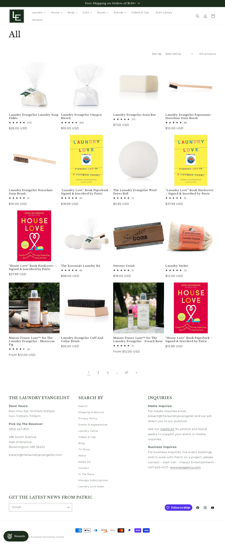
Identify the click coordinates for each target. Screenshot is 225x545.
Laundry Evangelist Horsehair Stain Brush (31, 192)
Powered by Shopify (53, 537)
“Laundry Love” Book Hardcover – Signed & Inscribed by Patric (189, 192)
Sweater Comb (124, 265)
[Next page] (136, 373)
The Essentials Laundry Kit (81, 265)
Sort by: (157, 53)
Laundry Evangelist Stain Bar (134, 114)
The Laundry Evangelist (29, 537)
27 (126, 372)
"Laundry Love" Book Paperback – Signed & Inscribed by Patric (86, 192)
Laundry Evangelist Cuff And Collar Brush (82, 339)
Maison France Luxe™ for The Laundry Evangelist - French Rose (138, 339)
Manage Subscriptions (93, 480)
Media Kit (84, 461)
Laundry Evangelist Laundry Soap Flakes (33, 116)
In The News (86, 474)
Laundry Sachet (176, 265)
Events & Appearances (92, 424)
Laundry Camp (88, 430)
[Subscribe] (68, 507)
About (82, 455)
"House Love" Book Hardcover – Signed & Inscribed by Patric (32, 267)
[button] (197, 16)
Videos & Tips (87, 437)
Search (83, 406)
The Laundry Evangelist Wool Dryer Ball (135, 192)
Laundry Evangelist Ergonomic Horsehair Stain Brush (188, 116)
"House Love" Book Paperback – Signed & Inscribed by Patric (189, 339)
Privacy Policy (87, 418)
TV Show (84, 449)
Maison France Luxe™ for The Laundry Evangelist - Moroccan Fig (32, 341)
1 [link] (88, 372)
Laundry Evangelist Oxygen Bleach (81, 116)
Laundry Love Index (91, 486)
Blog (81, 443)
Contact (83, 468)
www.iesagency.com (185, 467)
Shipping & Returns (91, 412)
